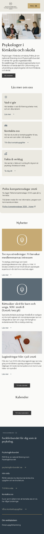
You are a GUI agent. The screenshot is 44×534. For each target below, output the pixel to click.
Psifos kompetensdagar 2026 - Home (17, 206)
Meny (32, 6)
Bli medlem (9, 75)
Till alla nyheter (21, 385)
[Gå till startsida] (10, 433)
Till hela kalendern (22, 413)
